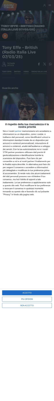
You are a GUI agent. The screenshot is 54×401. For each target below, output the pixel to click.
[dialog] (27, 260)
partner (18, 131)
